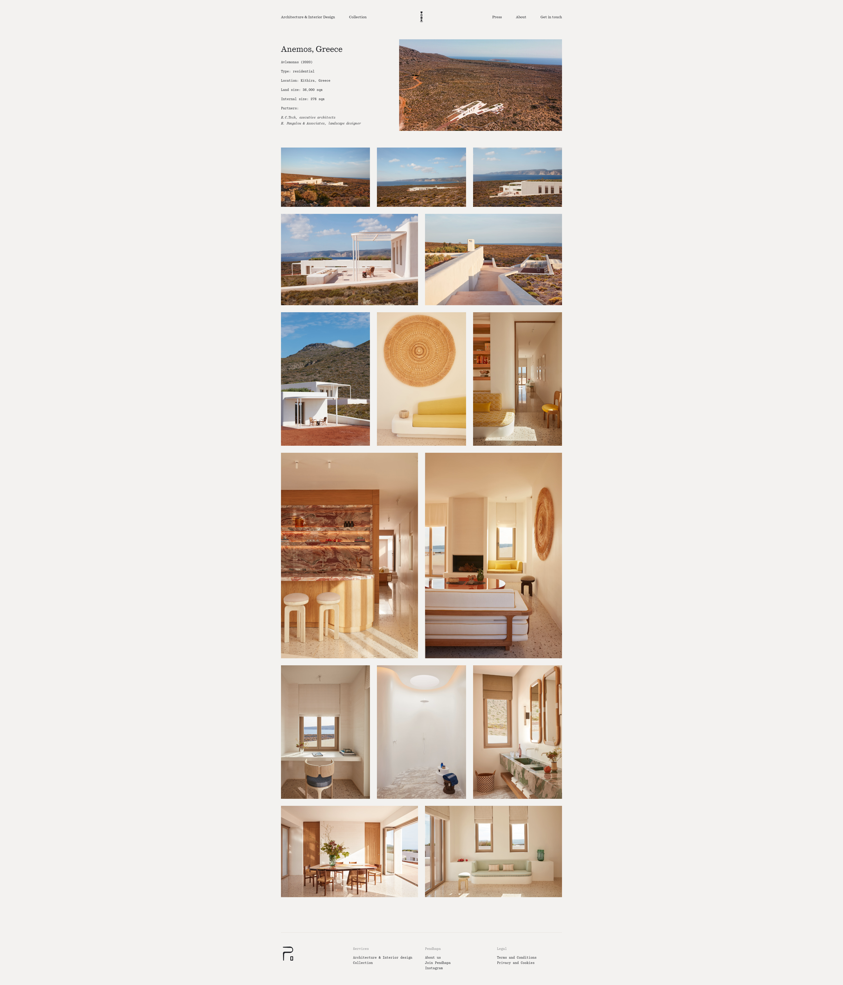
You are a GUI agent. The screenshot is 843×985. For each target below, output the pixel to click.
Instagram (434, 968)
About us (433, 957)
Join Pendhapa (438, 963)
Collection (363, 963)
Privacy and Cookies (516, 963)
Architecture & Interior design (382, 957)
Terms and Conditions (517, 957)
